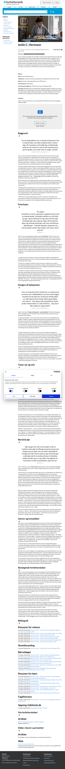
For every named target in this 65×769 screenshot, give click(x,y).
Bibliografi (6, 30)
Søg (53, 12)
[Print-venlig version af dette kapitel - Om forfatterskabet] (19, 715)
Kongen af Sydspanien (8, 22)
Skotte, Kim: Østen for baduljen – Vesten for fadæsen (31, 722)
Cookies (24, 762)
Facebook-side (35, 760)
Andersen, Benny (7, 40)
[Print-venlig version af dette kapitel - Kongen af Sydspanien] (19, 287)
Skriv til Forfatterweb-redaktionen (9, 762)
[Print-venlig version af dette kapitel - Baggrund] (19, 136)
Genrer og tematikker (8, 26)
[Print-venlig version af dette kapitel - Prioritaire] (19, 207)
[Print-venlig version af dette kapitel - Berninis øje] (19, 442)
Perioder (43, 7)
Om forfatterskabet (7, 31)
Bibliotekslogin (46, 2)
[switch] (25, 391)
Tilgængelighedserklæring (49, 762)
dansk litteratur (27, 54)
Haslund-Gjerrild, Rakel (8, 41)
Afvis (14, 396)
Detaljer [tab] (32, 375)
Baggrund (5, 18)
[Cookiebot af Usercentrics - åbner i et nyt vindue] (54, 372)
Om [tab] (51, 375)
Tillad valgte (32, 396)
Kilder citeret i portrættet (9, 33)
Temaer (9, 7)
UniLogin (56, 2)
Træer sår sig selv (7, 23)
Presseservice (47, 758)
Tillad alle (51, 396)
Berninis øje (6, 25)
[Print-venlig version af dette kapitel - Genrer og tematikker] (19, 521)
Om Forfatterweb (27, 755)
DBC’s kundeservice (48, 755)
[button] (54, 50)
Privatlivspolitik (26, 765)
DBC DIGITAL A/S (6, 755)
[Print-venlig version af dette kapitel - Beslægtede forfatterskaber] (19, 570)
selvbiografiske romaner (39, 54)
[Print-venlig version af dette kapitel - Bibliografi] (19, 623)
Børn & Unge (32, 7)
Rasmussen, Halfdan (8, 43)
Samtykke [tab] (13, 375)
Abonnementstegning (49, 760)
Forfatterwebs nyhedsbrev (33, 758)
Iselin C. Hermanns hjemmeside (26, 744)
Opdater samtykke (40, 123)
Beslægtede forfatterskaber (9, 28)
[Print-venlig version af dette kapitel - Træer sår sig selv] (19, 367)
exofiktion (32, 54)
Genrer (54, 7)
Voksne (20, 7)
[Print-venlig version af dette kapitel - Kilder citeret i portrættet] (19, 730)
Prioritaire (6, 20)
